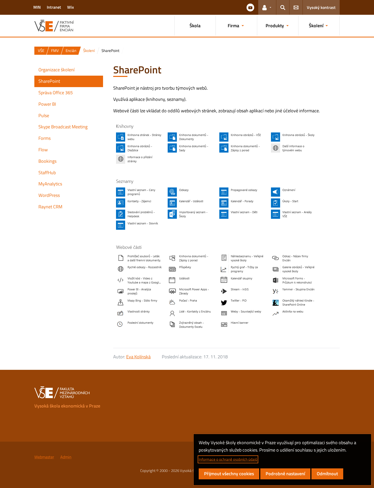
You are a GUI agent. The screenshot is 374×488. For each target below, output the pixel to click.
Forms (44, 138)
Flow (43, 149)
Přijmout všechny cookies (229, 473)
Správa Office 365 (55, 92)
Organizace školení (56, 69)
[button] (250, 7)
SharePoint (49, 81)
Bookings (47, 161)
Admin (65, 457)
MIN (37, 7)
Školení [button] (316, 25)
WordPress (49, 195)
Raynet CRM (50, 206)
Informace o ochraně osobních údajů (228, 459)
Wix (70, 7)
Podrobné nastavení (285, 473)
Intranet (54, 7)
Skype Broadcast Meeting (63, 126)
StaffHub (47, 172)
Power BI (47, 104)
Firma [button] (233, 25)
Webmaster (44, 457)
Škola (195, 25)
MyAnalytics (50, 183)
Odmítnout (327, 473)
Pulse (43, 115)
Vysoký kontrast (321, 7)
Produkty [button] (275, 25)
